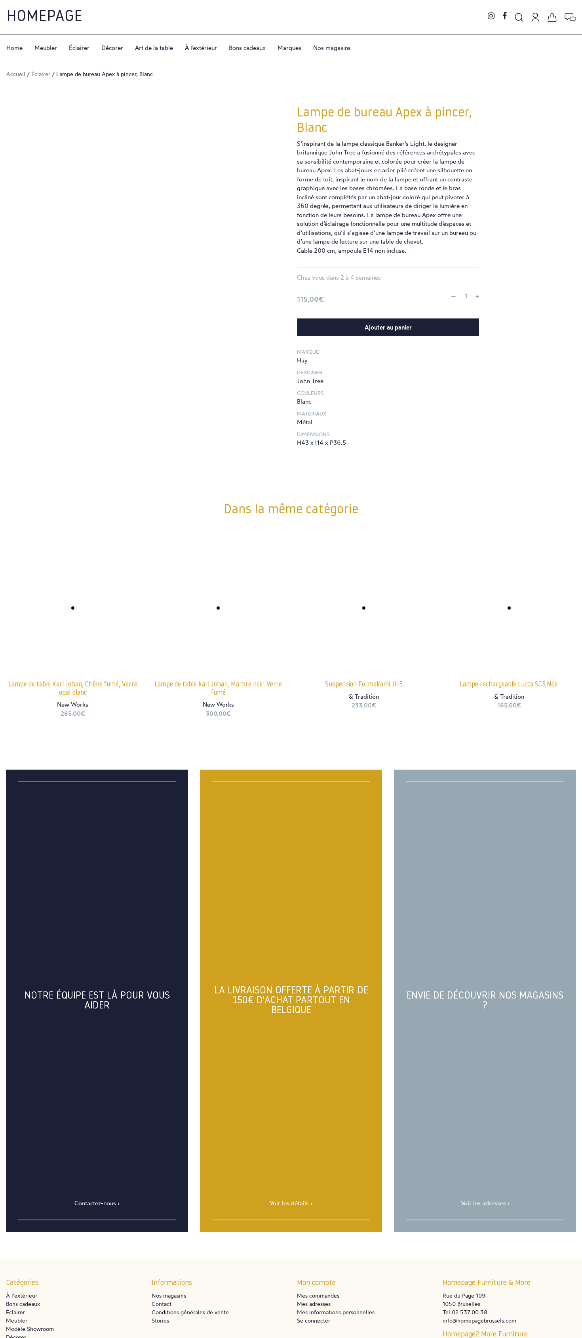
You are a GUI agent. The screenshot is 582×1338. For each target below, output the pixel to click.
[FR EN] (570, 16)
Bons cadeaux (247, 47)
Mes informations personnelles (336, 1312)
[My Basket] (552, 16)
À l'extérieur (21, 1295)
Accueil (15, 74)
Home (14, 47)
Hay (302, 360)
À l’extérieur (201, 47)
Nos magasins (332, 47)
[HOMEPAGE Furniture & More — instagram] (491, 16)
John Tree (310, 381)
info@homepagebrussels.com (479, 1320)
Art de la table (154, 47)
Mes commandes (318, 1295)
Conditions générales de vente (190, 1312)
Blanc (304, 401)
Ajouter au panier (388, 327)
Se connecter (313, 1320)
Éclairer (79, 47)
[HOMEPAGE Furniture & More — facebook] (504, 16)
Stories (160, 1320)
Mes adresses (314, 1303)
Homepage (44, 17)
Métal (304, 422)
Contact (161, 1303)
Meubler (45, 47)
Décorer (112, 47)
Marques (289, 47)
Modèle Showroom (30, 1328)
